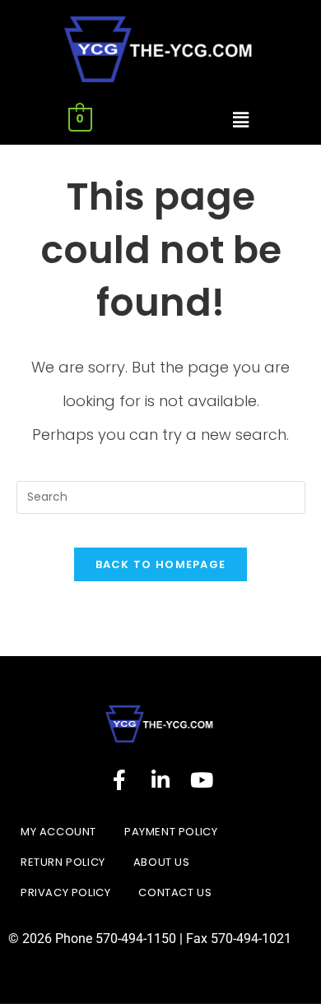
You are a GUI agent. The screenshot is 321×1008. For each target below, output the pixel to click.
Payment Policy (170, 831)
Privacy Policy (65, 892)
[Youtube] (201, 779)
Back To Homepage (160, 564)
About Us (161, 862)
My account (58, 831)
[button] (240, 120)
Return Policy (63, 862)
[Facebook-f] (119, 779)
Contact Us (175, 892)
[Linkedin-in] (160, 779)
